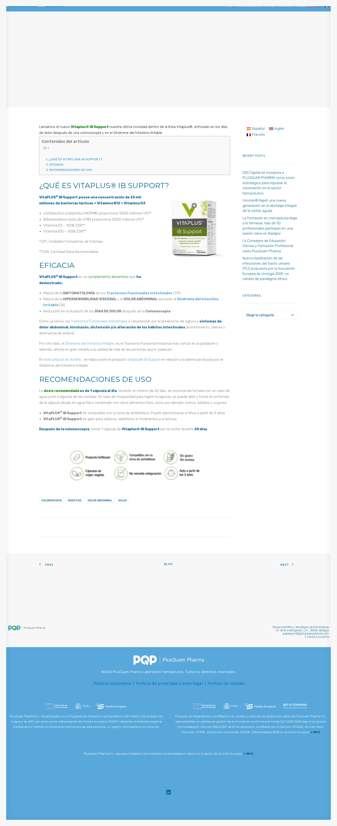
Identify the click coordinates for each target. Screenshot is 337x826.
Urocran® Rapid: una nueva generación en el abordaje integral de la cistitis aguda (270, 205)
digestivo (75, 500)
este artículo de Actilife (62, 360)
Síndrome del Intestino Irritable (89, 343)
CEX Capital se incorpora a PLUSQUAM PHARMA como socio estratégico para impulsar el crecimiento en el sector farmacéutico (268, 183)
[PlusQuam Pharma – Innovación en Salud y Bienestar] (173, 25)
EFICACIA (56, 164)
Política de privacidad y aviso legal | (172, 683)
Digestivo (172, 78)
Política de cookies (226, 683)
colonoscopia (51, 500)
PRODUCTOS (229, 25)
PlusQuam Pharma (207, 78)
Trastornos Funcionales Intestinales (99, 321)
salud (122, 500)
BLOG (248, 25)
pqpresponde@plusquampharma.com (306, 633)
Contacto (266, 25)
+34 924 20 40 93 (318, 637)
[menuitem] (14, 25)
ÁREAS (121, 25)
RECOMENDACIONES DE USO (70, 170)
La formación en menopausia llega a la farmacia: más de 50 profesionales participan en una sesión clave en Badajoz (270, 226)
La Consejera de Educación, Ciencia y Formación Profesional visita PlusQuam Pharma (268, 246)
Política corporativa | (114, 683)
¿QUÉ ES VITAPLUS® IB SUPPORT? (75, 159)
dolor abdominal (100, 500)
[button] (14, 25)
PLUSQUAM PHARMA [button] (96, 25)
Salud (157, 78)
